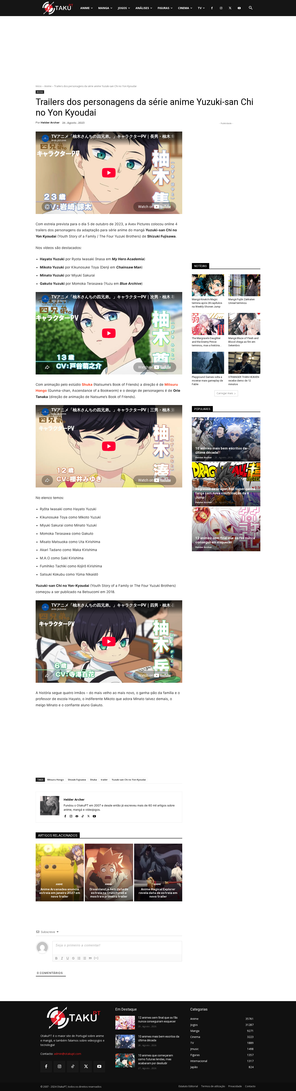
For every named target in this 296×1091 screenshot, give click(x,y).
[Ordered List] (79, 958)
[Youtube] (239, 8)
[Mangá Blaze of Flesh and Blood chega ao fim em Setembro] (244, 324)
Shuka (93, 779)
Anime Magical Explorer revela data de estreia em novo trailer (158, 892)
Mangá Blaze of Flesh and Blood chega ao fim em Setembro (243, 342)
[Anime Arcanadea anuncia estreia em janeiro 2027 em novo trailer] (60, 872)
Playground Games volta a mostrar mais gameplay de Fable (207, 380)
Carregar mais (225, 393)
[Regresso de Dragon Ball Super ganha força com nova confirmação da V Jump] (226, 484)
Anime (48, 86)
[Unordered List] (84, 958)
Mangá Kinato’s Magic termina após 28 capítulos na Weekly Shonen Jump (207, 303)
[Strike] (73, 958)
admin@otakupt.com (67, 1054)
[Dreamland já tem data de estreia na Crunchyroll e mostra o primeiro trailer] (109, 872)
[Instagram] (221, 8)
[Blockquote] (90, 958)
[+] (96, 957)
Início (39, 86)
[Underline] (67, 958)
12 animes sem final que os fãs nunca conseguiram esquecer (225, 540)
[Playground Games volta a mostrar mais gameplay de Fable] (208, 363)
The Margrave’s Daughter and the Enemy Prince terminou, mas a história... (206, 342)
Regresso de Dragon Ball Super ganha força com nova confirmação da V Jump (225, 493)
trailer (104, 779)
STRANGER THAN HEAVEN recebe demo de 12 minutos (243, 380)
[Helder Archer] (49, 807)
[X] (230, 8)
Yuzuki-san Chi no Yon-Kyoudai (129, 779)
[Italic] (62, 958)
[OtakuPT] (57, 8)
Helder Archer (50, 122)
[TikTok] (82, 815)
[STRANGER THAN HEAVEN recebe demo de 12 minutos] (244, 363)
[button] (251, 8)
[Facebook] (211, 8)
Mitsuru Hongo (55, 779)
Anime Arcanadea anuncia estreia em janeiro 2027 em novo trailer (59, 892)
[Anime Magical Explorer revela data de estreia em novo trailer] (158, 872)
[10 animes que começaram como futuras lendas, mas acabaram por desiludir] (125, 1060)
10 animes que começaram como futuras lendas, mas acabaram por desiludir (155, 1059)
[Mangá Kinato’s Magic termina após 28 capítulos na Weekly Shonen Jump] (208, 285)
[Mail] (76, 815)
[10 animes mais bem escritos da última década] (226, 439)
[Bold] (56, 958)
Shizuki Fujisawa (77, 779)
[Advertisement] (148, 51)
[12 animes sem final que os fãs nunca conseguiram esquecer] (226, 529)
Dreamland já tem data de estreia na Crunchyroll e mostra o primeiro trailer (109, 892)
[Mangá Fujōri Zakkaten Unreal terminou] (244, 285)
